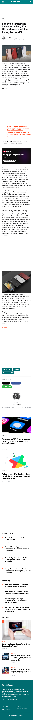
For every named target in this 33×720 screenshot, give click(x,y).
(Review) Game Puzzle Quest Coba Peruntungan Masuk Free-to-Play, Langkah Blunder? (21, 671)
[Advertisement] (16, 10)
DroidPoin (16, 1)
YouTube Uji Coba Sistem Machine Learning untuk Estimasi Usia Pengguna (16, 559)
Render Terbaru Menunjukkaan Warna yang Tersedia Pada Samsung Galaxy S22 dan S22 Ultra (18, 128)
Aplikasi (5, 435)
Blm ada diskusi (6, 42)
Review (3, 641)
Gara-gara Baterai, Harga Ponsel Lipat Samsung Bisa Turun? (16, 645)
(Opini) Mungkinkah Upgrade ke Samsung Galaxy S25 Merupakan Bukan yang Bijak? (16, 600)
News (4, 18)
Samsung (16, 369)
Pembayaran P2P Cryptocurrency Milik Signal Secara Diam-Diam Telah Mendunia (16, 441)
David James (11, 37)
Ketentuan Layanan (21, 708)
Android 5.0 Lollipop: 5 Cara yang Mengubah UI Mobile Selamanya (16, 585)
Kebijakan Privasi (6, 709)
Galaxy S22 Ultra (7, 369)
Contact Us (5, 706)
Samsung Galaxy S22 (8, 372)
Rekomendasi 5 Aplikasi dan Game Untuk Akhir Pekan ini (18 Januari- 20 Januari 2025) (17, 609)
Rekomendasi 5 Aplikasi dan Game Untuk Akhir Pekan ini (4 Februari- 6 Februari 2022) (16, 476)
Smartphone (10, 18)
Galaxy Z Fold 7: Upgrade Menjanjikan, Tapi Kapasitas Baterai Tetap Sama (17, 549)
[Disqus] (16, 507)
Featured (13, 653)
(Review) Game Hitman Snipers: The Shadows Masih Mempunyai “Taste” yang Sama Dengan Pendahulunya (21, 658)
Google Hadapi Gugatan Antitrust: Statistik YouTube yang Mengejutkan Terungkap (18, 570)
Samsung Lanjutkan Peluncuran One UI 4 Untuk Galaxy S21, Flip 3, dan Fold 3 (19, 134)
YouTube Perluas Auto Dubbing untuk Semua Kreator (18, 538)
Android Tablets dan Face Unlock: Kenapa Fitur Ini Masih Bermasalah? (17, 592)
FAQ (3, 708)
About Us (18, 706)
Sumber (4, 327)
